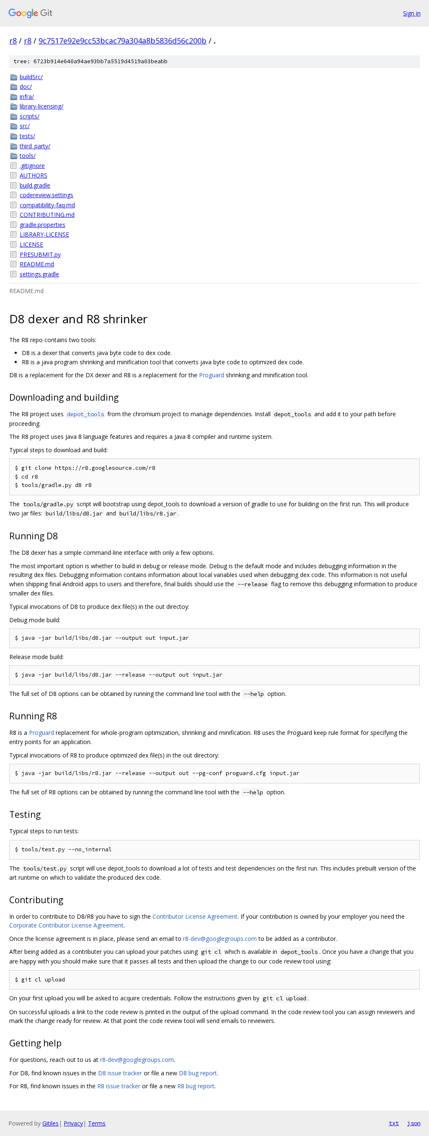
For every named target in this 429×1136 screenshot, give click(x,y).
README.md (37, 264)
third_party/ (35, 146)
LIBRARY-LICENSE (44, 234)
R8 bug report (195, 1086)
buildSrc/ (31, 77)
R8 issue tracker (118, 1086)
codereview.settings (46, 195)
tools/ (28, 156)
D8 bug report (198, 1073)
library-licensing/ (41, 106)
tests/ (27, 136)
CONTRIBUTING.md (47, 215)
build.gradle (35, 185)
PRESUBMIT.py (40, 254)
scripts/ (29, 116)
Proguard (211, 375)
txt (394, 1123)
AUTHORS (33, 175)
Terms (97, 1123)
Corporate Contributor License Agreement (66, 925)
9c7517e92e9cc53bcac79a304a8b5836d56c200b (123, 41)
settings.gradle (39, 274)
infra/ (27, 96)
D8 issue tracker (120, 1073)
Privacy (73, 1123)
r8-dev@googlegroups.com (220, 939)
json (414, 1123)
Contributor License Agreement (195, 916)
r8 (13, 41)
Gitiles (50, 1123)
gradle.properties (42, 225)
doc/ (26, 86)
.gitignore (32, 166)
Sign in (412, 13)
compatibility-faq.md (47, 205)
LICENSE (31, 244)
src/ (25, 126)
